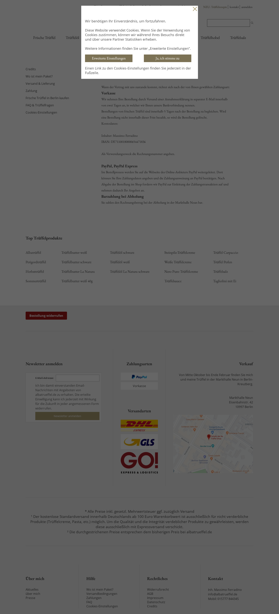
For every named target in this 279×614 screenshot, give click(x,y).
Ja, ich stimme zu (167, 58)
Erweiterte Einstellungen (109, 58)
